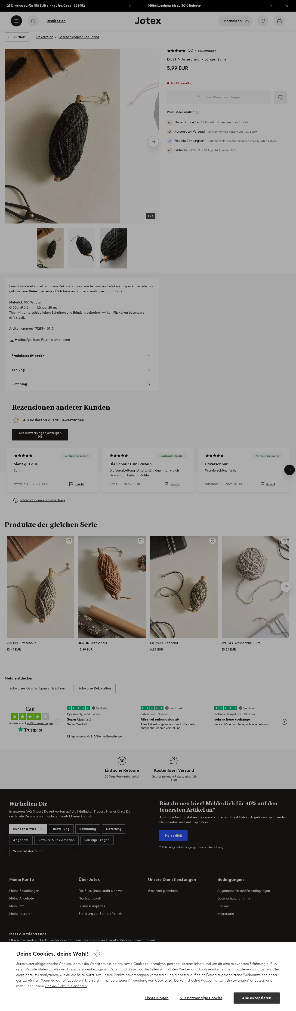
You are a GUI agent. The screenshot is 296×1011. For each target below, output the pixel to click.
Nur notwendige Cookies (201, 998)
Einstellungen (157, 998)
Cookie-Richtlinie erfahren (66, 986)
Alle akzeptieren (256, 998)
